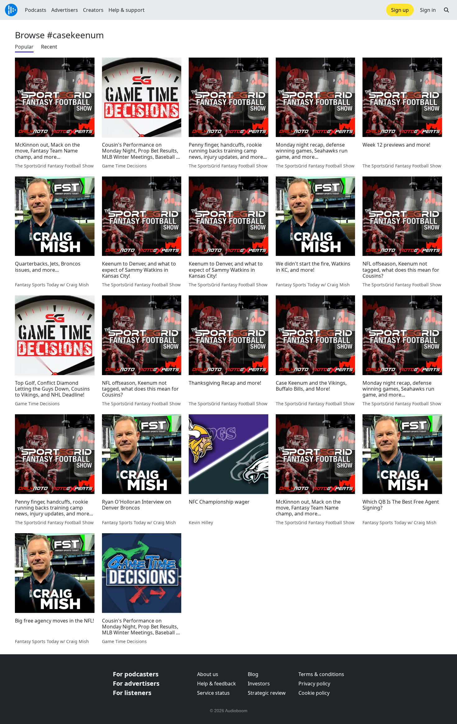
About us (207, 674)
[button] (446, 10)
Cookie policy (314, 692)
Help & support (126, 10)
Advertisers (64, 10)
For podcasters (136, 674)
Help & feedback (216, 683)
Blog (253, 674)
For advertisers (136, 683)
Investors (259, 683)
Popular (24, 46)
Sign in (428, 10)
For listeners (132, 693)
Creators (93, 10)
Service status (213, 692)
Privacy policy (314, 683)
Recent (49, 46)
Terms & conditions (321, 674)
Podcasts (35, 10)
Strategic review (267, 692)
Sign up (400, 10)
